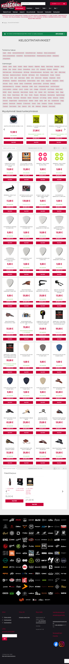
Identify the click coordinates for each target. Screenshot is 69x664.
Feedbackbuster (44, 75)
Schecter (5, 100)
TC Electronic (26, 103)
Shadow (31, 100)
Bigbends (37, 66)
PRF (22, 95)
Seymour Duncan (23, 100)
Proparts (36, 95)
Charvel (14, 69)
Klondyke (17, 86)
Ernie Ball (24, 75)
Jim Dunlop (46, 83)
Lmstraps (15, 89)
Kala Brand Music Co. (8, 86)
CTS (38, 69)
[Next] (64, 129)
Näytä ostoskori (59, 34)
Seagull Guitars (13, 100)
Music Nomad (24, 92)
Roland (29, 97)
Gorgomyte (52, 77)
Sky (49, 100)
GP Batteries (6, 80)
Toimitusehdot (48, 12)
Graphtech (14, 80)
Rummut (37, 8)
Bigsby (43, 66)
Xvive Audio (52, 106)
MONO (4, 92)
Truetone (5, 106)
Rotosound (35, 97)
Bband (25, 66)
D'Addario (42, 69)
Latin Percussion (55, 86)
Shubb (36, 100)
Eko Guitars (46, 72)
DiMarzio (55, 69)
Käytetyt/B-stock (7, 12)
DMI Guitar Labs (7, 72)
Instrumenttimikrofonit (18, 53)
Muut (55, 8)
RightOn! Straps (60, 95)
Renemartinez (51, 95)
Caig (9, 69)
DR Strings (26, 72)
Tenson (34, 103)
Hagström (48, 80)
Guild (38, 80)
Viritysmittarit (6, 58)
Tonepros (44, 103)
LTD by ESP (43, 89)
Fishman (58, 75)
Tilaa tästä (14, 501)
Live (50, 8)
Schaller (62, 97)
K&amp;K (52, 83)
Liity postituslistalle (30, 12)
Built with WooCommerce (8, 656)
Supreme (5, 103)
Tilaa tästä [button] (13, 142)
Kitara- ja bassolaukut (49, 53)
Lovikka (26, 89)
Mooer (9, 92)
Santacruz (55, 97)
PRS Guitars (43, 95)
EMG (56, 72)
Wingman (44, 106)
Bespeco (31, 66)
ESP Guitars (32, 75)
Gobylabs (45, 77)
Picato (9, 95)
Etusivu (5, 22)
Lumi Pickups (50, 89)
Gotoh (58, 77)
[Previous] (4, 129)
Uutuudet (5, 8)
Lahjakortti (22, 12)
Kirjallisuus (39, 53)
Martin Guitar (59, 89)
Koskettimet (29, 8)
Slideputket (56, 55)
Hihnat (9, 53)
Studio (44, 8)
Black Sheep (49, 66)
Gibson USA (38, 77)
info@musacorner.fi (41, 622)
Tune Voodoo (12, 106)
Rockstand (23, 97)
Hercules (5, 83)
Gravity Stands (22, 80)
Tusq (19, 106)
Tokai (38, 103)
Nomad (40, 92)
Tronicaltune (57, 103)
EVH (37, 75)
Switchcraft (12, 103)
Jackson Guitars (37, 83)
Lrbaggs (36, 89)
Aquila (14, 66)
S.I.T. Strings (43, 97)
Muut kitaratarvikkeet (29, 55)
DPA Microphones (17, 72)
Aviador (20, 66)
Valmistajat (15, 12)
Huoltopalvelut (56, 12)
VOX (29, 106)
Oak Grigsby (51, 92)
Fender (52, 75)
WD (33, 106)
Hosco (10, 83)
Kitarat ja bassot (19, 8)
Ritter (4, 97)
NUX (45, 92)
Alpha (10, 66)
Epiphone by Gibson (15, 75)
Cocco (33, 69)
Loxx (31, 89)
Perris (4, 95)
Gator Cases (21, 77)
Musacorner (16, 92)
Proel (26, 95)
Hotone (16, 83)
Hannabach (55, 80)
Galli (15, 77)
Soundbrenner (55, 100)
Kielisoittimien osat (30, 53)
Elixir (52, 72)
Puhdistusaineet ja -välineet (44, 55)
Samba (49, 97)
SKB (45, 100)
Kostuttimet (20, 55)
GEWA (28, 77)
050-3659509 (42, 621)
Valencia (24, 106)
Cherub (20, 69)
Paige (61, 92)
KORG (31, 86)
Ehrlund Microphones (36, 72)
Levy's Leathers (7, 89)
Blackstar (56, 66)
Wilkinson (38, 106)
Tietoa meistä (40, 12)
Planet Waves (15, 95)
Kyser (35, 86)
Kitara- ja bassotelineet (9, 55)
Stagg (62, 100)
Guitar (42, 80)
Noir (36, 92)
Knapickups (25, 86)
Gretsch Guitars (31, 80)
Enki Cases (6, 75)
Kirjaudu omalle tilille (24, 617)
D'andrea (49, 69)
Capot (4, 53)
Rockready (16, 97)
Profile (30, 95)
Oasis (57, 92)
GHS (32, 77)
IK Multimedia (28, 83)
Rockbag (9, 97)
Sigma (41, 100)
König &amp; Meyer (44, 86)
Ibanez (21, 83)
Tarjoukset (11, 8)
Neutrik (31, 92)
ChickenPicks (26, 69)
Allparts (5, 66)
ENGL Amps (62, 72)
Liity (5, 639)
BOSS (62, 66)
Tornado (50, 103)
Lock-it (21, 89)
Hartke (61, 80)
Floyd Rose (6, 77)
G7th (11, 77)
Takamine (19, 103)
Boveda (5, 69)
